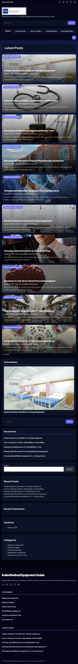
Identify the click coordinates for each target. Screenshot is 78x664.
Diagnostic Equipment (16, 545)
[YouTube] (74, 2)
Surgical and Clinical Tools (17, 555)
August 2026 (12, 527)
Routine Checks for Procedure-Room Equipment (28, 221)
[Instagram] (67, 2)
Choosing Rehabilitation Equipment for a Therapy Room (31, 191)
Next (7, 354)
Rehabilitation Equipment (17, 552)
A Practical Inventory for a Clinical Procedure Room (29, 341)
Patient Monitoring (14, 550)
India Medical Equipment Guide (23, 575)
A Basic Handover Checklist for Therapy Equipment (21, 31)
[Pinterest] (70, 2)
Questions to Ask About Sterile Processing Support (29, 281)
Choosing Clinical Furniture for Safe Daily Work (27, 251)
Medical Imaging (14, 547)
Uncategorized (7, 619)
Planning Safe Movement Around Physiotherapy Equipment (68, 31)
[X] (63, 2)
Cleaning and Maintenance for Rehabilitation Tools (52, 31)
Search (72, 23)
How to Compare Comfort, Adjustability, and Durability (36, 31)
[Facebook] (59, 2)
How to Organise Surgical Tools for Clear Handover (29, 311)
